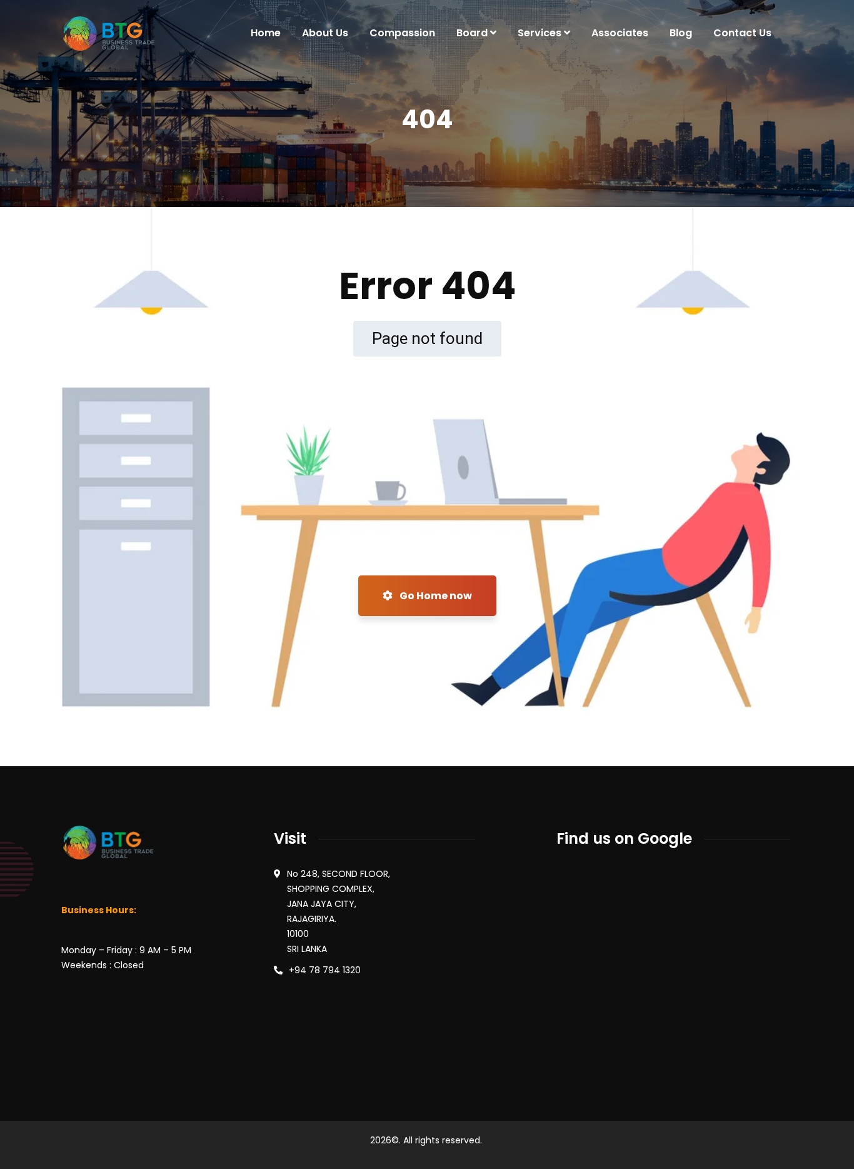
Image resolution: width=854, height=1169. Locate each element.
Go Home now (435, 596)
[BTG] (108, 33)
